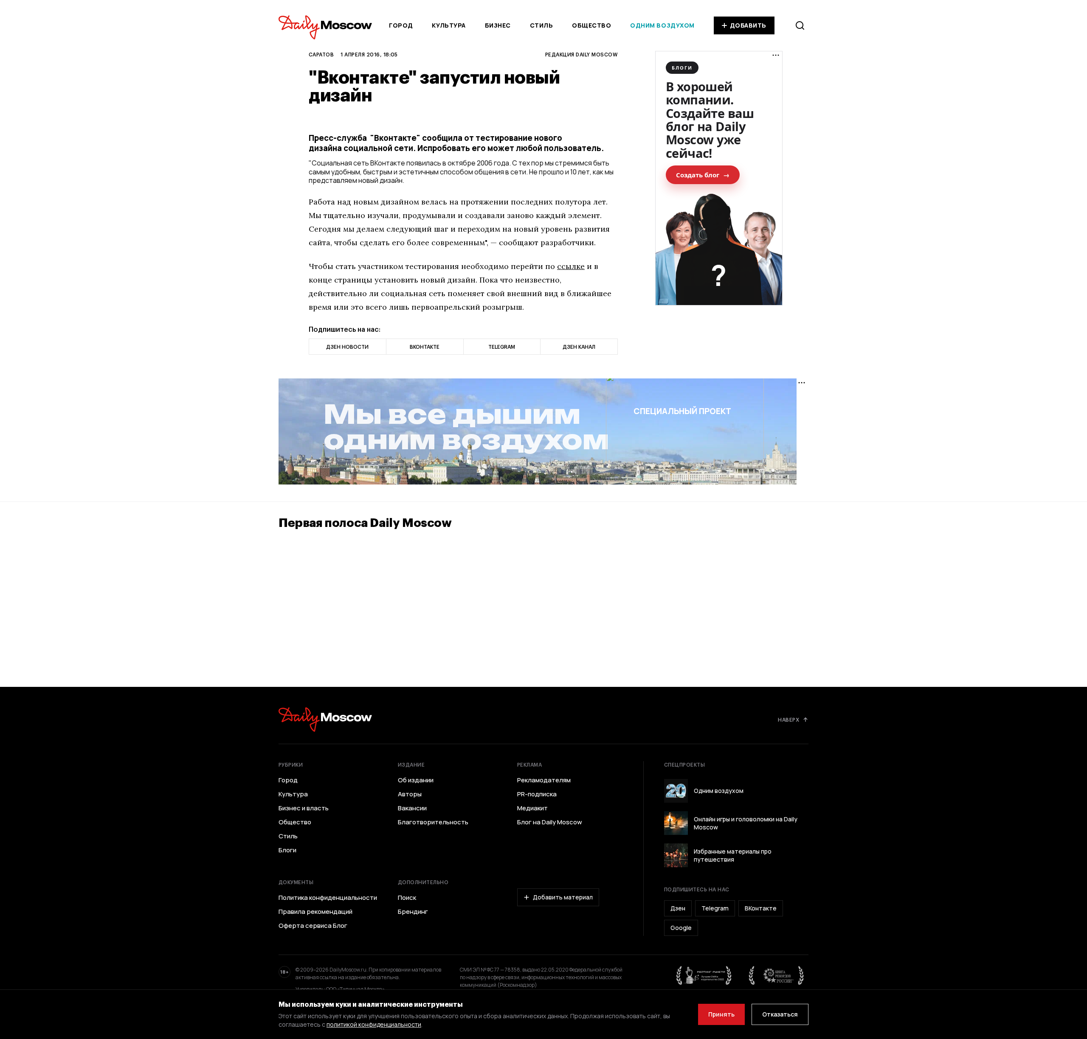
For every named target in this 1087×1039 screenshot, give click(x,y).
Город (401, 25)
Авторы (410, 794)
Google (681, 928)
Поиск (407, 897)
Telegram (715, 908)
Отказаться (780, 1014)
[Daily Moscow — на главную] (325, 719)
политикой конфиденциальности (374, 1024)
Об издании (416, 780)
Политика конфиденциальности (328, 897)
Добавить (748, 25)
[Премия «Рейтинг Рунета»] (704, 975)
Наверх (788, 720)
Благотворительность (433, 822)
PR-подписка (537, 794)
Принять (721, 1014)
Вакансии (412, 808)
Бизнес (498, 25)
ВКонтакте (761, 908)
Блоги (287, 850)
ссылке (571, 266)
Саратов (321, 54)
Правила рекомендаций (315, 911)
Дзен (677, 908)
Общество (591, 25)
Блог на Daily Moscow (549, 822)
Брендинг (413, 911)
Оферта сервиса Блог (313, 925)
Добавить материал (563, 897)
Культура (448, 25)
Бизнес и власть (304, 808)
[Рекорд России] (776, 975)
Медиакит (532, 808)
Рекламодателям (544, 780)
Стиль (541, 25)
